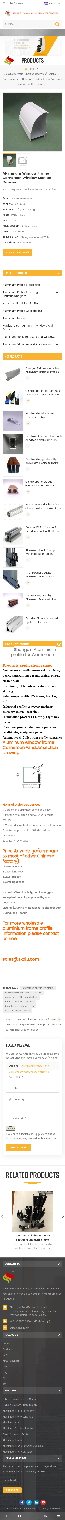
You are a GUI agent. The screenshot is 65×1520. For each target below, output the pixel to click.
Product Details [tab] (17, 644)
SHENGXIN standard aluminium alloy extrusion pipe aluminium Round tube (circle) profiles (43, 506)
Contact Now (15, 253)
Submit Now (19, 1147)
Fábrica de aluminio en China (19, 1399)
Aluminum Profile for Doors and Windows (29, 337)
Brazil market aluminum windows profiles (39, 415)
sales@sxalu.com (17, 4)
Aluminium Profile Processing (21, 285)
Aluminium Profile (12, 1440)
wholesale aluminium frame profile (23, 992)
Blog (5, 1378)
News (6, 1355)
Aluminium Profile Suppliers (18, 1417)
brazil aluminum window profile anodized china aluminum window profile (43, 438)
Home (31, 69)
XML (5, 1384)
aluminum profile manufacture (21, 997)
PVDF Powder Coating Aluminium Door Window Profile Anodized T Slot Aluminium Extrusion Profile (41, 575)
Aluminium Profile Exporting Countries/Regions (30, 74)
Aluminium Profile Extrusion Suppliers (23, 1446)
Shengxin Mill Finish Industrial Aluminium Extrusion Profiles (42, 370)
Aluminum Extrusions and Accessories (27, 344)
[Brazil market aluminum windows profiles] (13, 421)
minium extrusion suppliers (19, 1001)
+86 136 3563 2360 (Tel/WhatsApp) (30, 1321)
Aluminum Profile (12, 1423)
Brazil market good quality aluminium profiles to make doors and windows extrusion (42, 461)
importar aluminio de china (19, 1006)
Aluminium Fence (14, 318)
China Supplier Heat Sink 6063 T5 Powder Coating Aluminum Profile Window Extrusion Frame (43, 393)
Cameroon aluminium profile (38, 988)
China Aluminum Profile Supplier (20, 1405)
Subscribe (12, 1490)
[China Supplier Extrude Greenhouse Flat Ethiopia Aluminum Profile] (13, 489)
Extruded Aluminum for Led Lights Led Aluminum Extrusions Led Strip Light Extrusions (41, 620)
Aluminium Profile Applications (22, 311)
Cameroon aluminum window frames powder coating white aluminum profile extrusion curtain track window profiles (33, 1025)
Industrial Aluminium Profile (20, 303)
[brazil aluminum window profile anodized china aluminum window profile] (13, 444)
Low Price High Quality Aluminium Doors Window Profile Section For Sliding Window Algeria (40, 597)
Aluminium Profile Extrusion (17, 1452)
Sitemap (7, 1367)
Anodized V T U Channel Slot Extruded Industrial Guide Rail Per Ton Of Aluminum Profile (42, 529)
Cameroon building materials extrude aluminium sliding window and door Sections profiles (32, 1238)
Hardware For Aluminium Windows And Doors (28, 328)
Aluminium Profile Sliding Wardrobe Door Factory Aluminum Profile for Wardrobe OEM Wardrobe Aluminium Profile (40, 552)
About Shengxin (11, 1361)
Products (8, 1349)
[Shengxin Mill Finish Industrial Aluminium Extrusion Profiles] (13, 375)
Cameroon (9, 79)
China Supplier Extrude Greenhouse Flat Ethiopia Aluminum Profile (40, 484)
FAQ (5, 1373)
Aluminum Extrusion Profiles (18, 1428)
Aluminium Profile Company (18, 1411)
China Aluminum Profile (17, 1010)
